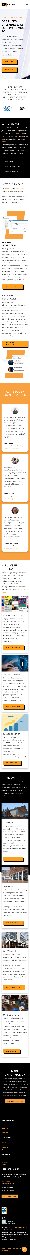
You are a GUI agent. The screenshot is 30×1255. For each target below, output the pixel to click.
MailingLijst (9, 69)
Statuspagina (6, 1250)
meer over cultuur (12, 859)
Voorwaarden (19, 1248)
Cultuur (4, 1142)
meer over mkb (11, 1051)
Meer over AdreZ (12, 286)
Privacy (4, 1248)
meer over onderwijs (13, 987)
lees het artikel (11, 762)
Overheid (4, 1145)
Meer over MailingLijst (11, 344)
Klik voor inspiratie (13, 647)
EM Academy (6, 1162)
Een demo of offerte (15, 1101)
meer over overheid (13, 922)
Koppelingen (5, 1132)
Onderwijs (5, 1147)
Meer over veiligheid (13, 706)
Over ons (4, 1160)
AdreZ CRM (9, 61)
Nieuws (4, 1164)
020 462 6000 (7, 1181)
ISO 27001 (11, 1248)
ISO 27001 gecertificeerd (17, 1227)
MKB (3, 1149)
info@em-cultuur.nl (9, 1183)
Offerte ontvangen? (10, 1196)
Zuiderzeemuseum (11, 549)
